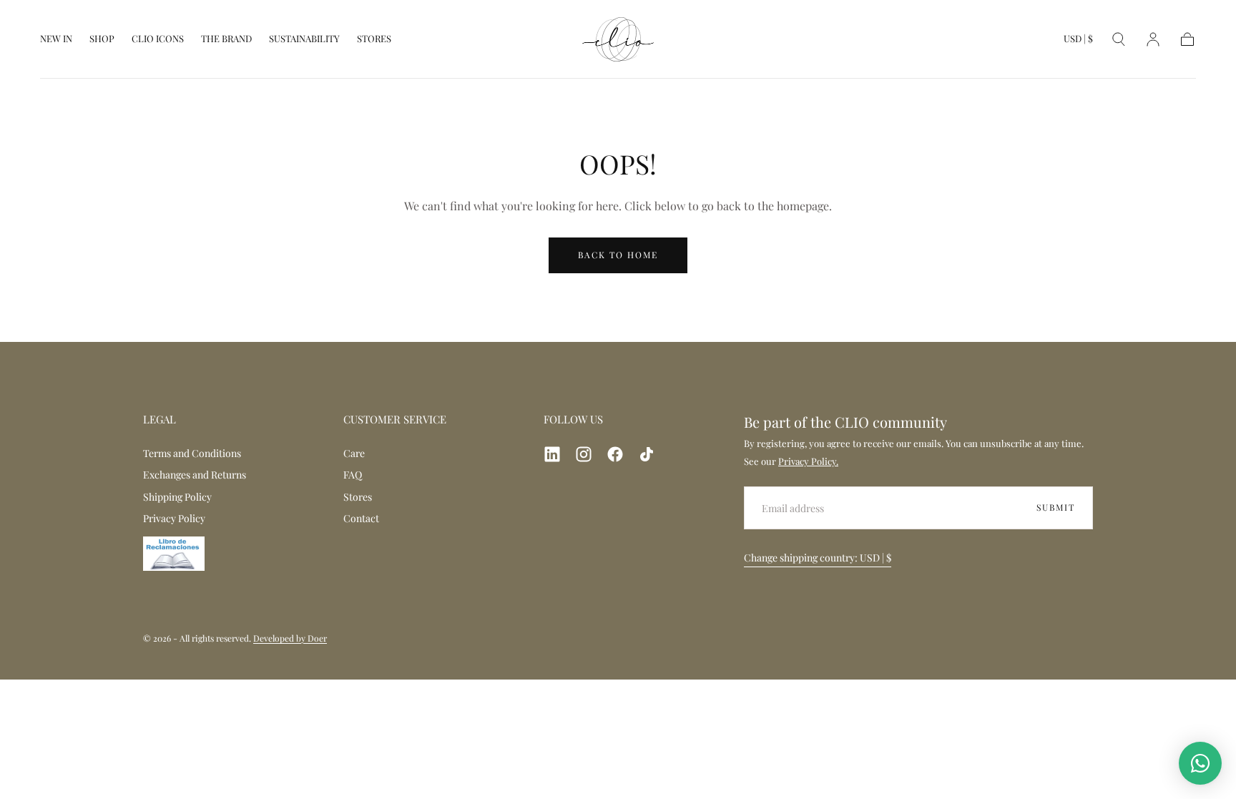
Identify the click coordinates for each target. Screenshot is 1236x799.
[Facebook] (615, 454)
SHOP (101, 39)
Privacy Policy (174, 518)
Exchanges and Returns (194, 474)
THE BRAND (226, 39)
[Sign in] (1153, 39)
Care (354, 453)
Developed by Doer (290, 638)
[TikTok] (646, 454)
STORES (374, 39)
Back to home (618, 254)
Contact (361, 518)
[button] (1078, 41)
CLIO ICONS (158, 39)
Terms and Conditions (192, 453)
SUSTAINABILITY (304, 39)
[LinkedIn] (552, 454)
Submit (1055, 507)
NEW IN (56, 39)
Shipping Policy (177, 497)
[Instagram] (583, 454)
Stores (357, 497)
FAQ (352, 474)
